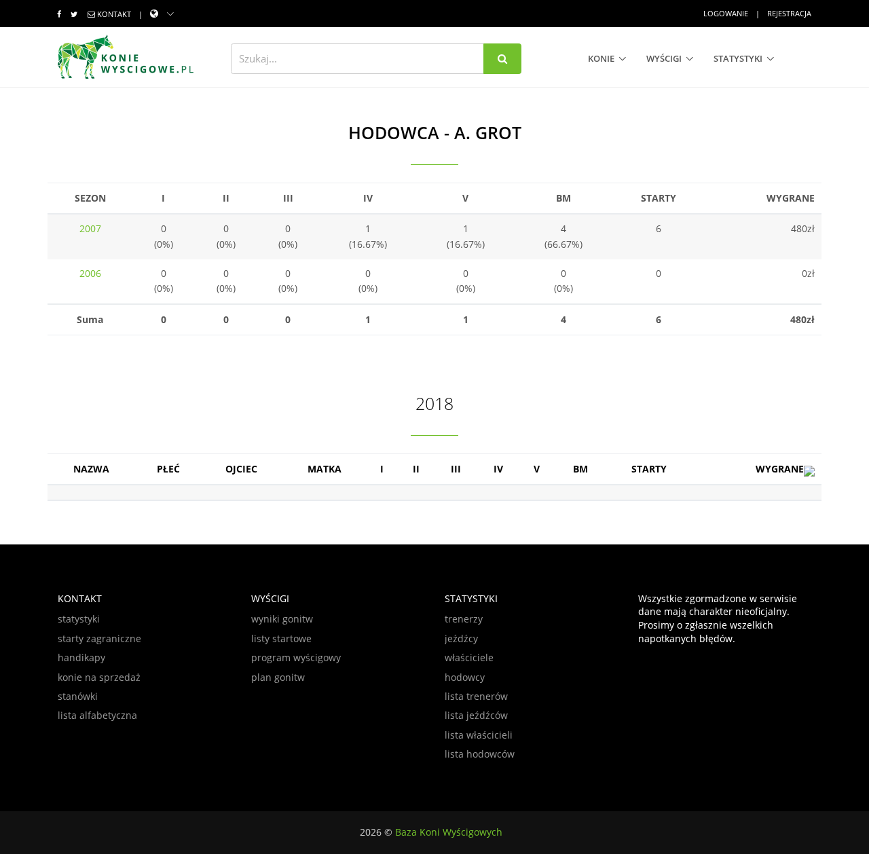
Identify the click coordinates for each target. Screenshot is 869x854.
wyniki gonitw (282, 618)
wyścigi (664, 58)
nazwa (91, 468)
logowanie (725, 13)
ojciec (241, 468)
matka (324, 468)
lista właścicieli (479, 734)
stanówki (78, 696)
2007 (90, 228)
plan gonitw (278, 677)
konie (601, 58)
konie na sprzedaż (99, 677)
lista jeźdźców (476, 715)
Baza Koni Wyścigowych (448, 831)
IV (498, 468)
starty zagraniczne (99, 638)
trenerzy (464, 618)
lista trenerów (476, 696)
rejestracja (789, 13)
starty (649, 468)
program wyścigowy (296, 657)
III (456, 468)
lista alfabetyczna (97, 715)
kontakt (114, 14)
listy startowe (281, 638)
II (416, 468)
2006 (90, 273)
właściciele (469, 657)
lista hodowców (480, 753)
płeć (168, 468)
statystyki (738, 58)
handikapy (81, 657)
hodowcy (465, 677)
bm (580, 468)
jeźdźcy (461, 638)
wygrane (780, 468)
